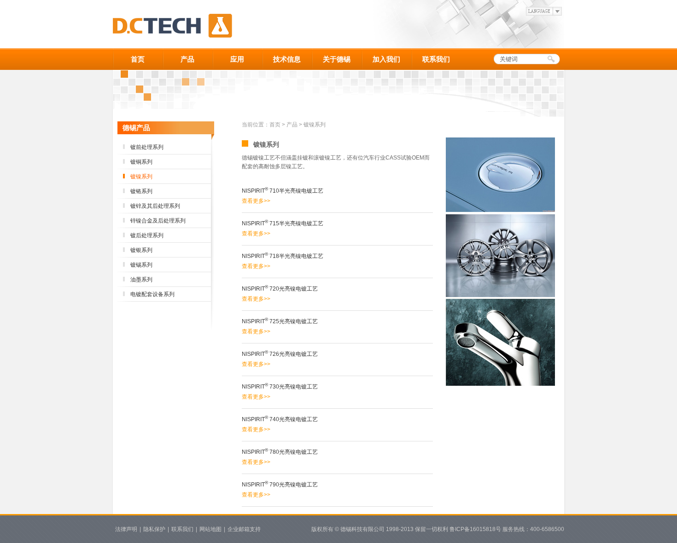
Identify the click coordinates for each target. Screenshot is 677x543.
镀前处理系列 (146, 147)
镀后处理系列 (146, 235)
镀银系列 (141, 250)
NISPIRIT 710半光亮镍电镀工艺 (282, 191)
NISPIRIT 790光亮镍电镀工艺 (280, 484)
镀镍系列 (141, 176)
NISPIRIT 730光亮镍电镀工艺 (280, 386)
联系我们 (436, 59)
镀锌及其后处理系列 (155, 206)
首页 (138, 59)
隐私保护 (154, 529)
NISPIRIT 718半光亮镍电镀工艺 (282, 256)
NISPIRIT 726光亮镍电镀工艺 (280, 354)
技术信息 (287, 59)
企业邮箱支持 (244, 529)
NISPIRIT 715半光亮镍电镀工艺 (282, 223)
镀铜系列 (141, 162)
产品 (187, 59)
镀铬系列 (141, 191)
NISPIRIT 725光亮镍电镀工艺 (280, 321)
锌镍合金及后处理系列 (158, 220)
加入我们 (386, 59)
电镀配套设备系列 (152, 294)
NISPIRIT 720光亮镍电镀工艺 (280, 289)
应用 (237, 59)
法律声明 (126, 529)
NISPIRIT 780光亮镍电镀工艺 (280, 452)
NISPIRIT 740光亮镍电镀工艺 (280, 419)
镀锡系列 (141, 265)
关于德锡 (336, 59)
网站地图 (210, 529)
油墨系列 (141, 279)
